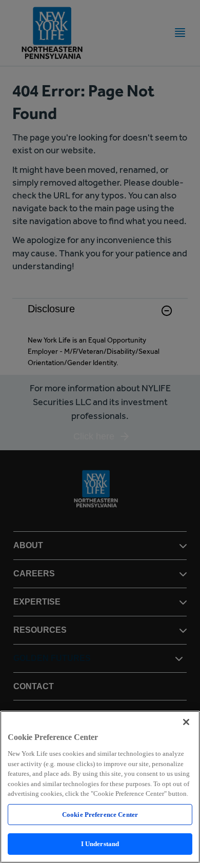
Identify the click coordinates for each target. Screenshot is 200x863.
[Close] (186, 722)
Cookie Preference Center (100, 814)
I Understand (100, 844)
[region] (100, 787)
